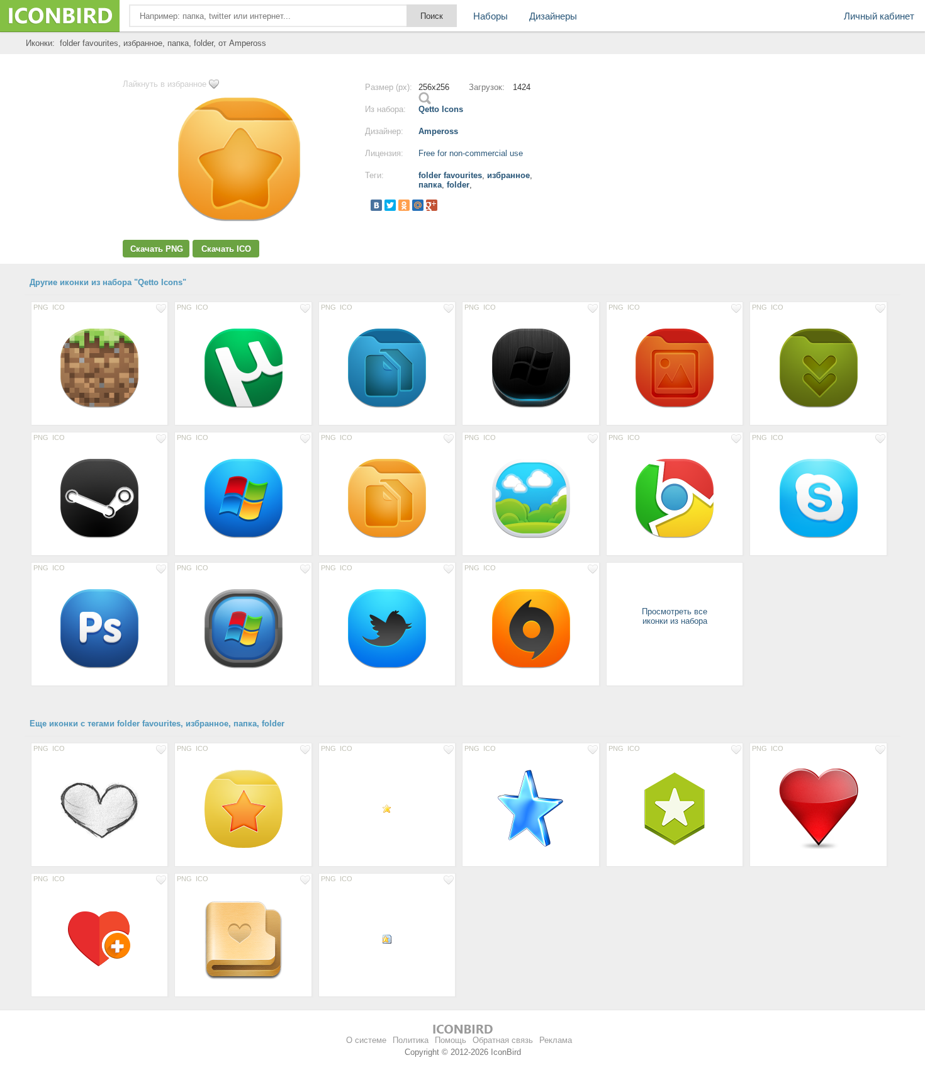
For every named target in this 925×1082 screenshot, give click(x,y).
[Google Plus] (431, 205)
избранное (508, 175)
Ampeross (438, 131)
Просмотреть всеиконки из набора (674, 616)
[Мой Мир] (417, 205)
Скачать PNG (156, 249)
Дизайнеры (553, 16)
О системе (366, 1040)
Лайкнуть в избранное (164, 84)
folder (458, 184)
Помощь (450, 1040)
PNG (40, 307)
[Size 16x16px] (387, 808)
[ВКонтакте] (376, 205)
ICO (58, 307)
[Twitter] (390, 205)
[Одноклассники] (404, 205)
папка (430, 184)
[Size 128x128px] (99, 808)
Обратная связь (503, 1040)
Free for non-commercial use (470, 153)
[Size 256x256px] (99, 367)
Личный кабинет (879, 16)
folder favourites (450, 175)
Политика (411, 1040)
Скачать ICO (226, 249)
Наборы (490, 16)
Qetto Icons (440, 109)
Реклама (555, 1040)
